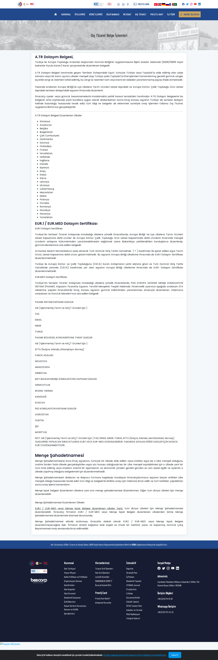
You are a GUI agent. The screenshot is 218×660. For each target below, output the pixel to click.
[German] (164, 4)
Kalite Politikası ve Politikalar (75, 576)
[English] (160, 4)
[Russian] (168, 4)
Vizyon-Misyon (70, 572)
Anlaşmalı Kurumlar (103, 602)
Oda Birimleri (69, 585)
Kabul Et (175, 655)
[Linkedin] (177, 568)
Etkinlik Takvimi (132, 601)
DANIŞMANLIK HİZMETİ (103, 581)
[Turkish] (156, 4)
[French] (171, 4)
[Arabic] (175, 4)
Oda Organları (69, 589)
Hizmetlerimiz (96, 14)
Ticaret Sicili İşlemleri (104, 568)
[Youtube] (172, 568)
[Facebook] (159, 568)
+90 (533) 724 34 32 (165, 612)
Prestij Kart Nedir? (102, 598)
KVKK (134, 544)
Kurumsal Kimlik (133, 597)
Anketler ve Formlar (134, 610)
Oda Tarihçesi (69, 568)
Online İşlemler (191, 14)
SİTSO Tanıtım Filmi (134, 605)
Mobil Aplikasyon (133, 614)
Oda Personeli (69, 593)
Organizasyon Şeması (73, 581)
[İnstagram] (168, 568)
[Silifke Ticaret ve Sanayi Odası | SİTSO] (39, 563)
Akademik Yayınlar (133, 581)
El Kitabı (129, 593)
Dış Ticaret (141, 14)
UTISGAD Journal (133, 585)
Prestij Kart (156, 14)
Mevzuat (127, 14)
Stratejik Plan (131, 572)
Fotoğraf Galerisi (133, 618)
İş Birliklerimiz (69, 601)
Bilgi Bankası (112, 14)
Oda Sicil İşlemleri (102, 572)
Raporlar (129, 568)
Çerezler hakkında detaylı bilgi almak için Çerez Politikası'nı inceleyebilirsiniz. (135, 654)
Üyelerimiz (80, 14)
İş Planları (130, 576)
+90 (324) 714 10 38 (165, 598)
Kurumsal (66, 14)
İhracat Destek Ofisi (103, 585)
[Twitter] (163, 568)
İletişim (171, 14)
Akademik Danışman (72, 597)
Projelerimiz (131, 589)
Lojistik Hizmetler (102, 576)
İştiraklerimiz (69, 613)
